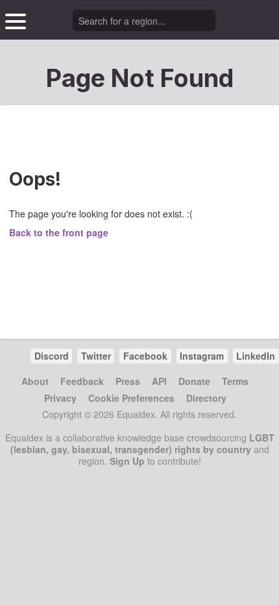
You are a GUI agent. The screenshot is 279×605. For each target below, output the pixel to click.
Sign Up (127, 460)
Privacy (60, 397)
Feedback (82, 381)
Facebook (145, 355)
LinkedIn (255, 355)
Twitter (96, 355)
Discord (51, 355)
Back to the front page (58, 232)
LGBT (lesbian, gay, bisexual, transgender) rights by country (142, 443)
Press (127, 381)
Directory (206, 397)
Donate (194, 381)
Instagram (202, 355)
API (159, 381)
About (35, 381)
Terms (235, 381)
